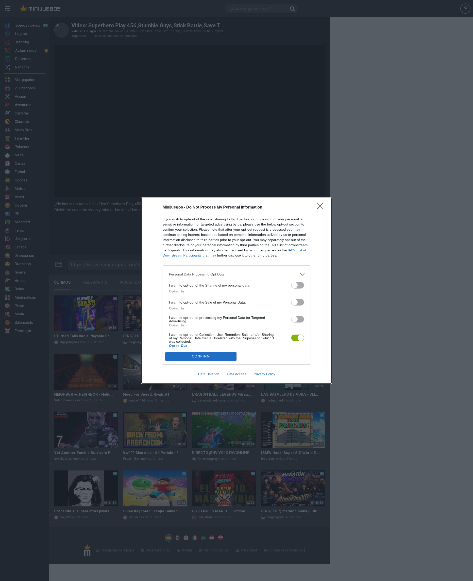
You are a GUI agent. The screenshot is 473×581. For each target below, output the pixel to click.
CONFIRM (201, 356)
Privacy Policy (264, 374)
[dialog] (236, 290)
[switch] (297, 285)
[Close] (321, 207)
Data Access (236, 374)
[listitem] (236, 274)
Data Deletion (208, 374)
